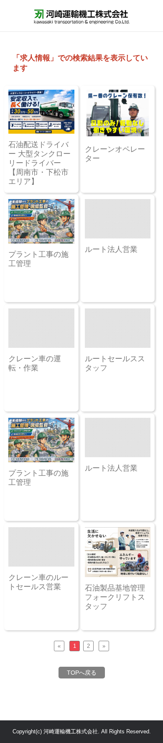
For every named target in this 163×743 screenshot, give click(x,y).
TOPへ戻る (82, 672)
